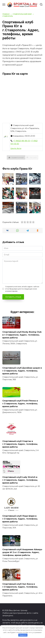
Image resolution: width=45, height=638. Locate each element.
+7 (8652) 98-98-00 (21, 141)
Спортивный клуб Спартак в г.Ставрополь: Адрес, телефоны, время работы (20, 444)
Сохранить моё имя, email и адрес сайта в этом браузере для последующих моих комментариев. (22, 289)
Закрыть (23, 635)
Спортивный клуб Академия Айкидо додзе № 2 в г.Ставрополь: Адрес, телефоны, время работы (22, 552)
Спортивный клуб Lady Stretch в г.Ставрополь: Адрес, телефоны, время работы (20, 480)
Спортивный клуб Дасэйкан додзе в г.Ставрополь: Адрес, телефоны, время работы (22, 371)
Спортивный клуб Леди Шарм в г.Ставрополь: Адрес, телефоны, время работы (20, 519)
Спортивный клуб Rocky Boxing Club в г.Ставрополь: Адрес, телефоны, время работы (22, 335)
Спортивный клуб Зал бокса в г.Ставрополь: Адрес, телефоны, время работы (20, 587)
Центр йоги (15, 148)
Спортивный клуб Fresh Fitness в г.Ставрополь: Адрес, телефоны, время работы (20, 403)
